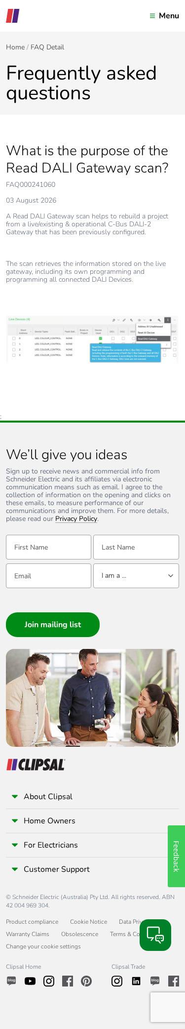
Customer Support (57, 869)
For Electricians (51, 845)
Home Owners (49, 820)
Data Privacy (135, 922)
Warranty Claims (27, 934)
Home (15, 47)
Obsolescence (79, 934)
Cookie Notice (88, 922)
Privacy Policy (76, 519)
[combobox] (136, 575)
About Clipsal (48, 796)
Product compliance (32, 922)
